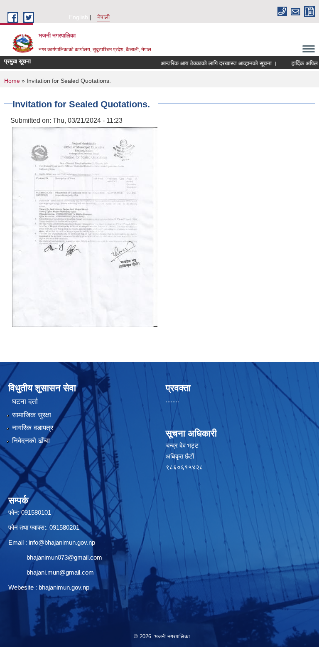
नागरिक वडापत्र (32, 428)
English (78, 17)
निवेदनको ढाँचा (31, 441)
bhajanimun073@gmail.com (64, 557)
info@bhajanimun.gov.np (62, 542)
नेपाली (103, 17)
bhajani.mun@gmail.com (60, 572)
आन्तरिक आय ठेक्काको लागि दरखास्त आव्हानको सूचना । (208, 63)
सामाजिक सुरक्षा (31, 415)
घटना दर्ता (25, 402)
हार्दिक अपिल (294, 63)
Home (12, 80)
